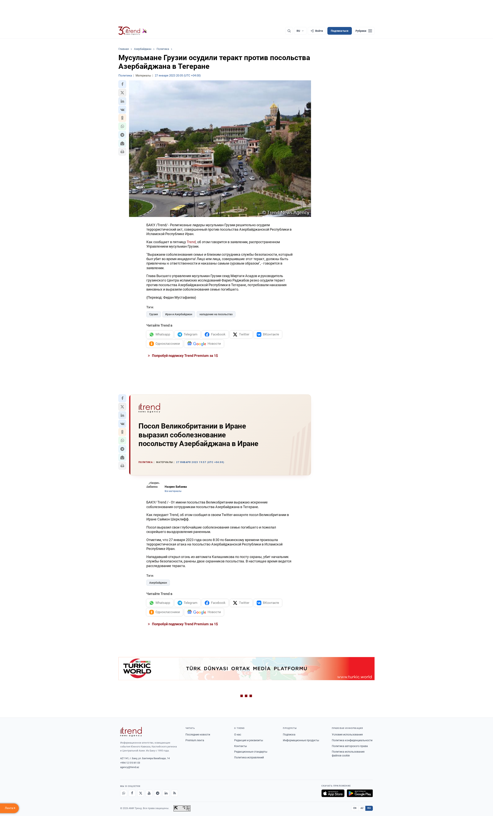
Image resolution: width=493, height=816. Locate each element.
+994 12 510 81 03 (130, 762)
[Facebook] (132, 793)
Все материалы (173, 491)
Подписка (289, 734)
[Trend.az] (132, 31)
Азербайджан (158, 582)
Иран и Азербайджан (178, 314)
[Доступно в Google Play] (360, 793)
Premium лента (194, 740)
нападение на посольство (216, 314)
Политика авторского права (350, 746)
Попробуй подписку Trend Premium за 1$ (184, 356)
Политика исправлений (249, 757)
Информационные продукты (301, 740)
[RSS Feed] (174, 793)
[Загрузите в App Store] (333, 793)
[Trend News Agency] (131, 732)
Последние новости (197, 734)
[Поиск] (289, 31)
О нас (237, 734)
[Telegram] (157, 793)
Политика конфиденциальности (352, 740)
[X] (140, 793)
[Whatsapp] (123, 793)
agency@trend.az (129, 767)
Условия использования (347, 734)
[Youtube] (149, 793)
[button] (122, 84)
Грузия (153, 314)
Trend (191, 242)
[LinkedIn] (166, 793)
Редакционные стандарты (250, 751)
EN (354, 808)
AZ (362, 808)
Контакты (240, 746)
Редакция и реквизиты (248, 740)
